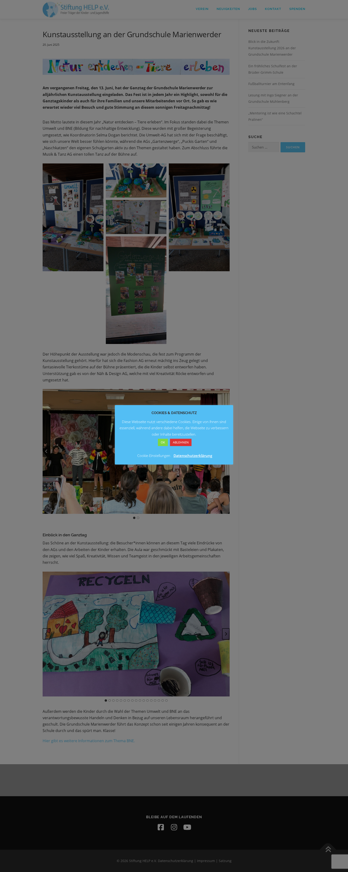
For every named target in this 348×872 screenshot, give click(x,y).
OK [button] (163, 442)
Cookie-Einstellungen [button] (153, 455)
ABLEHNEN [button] (181, 442)
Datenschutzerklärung (193, 455)
